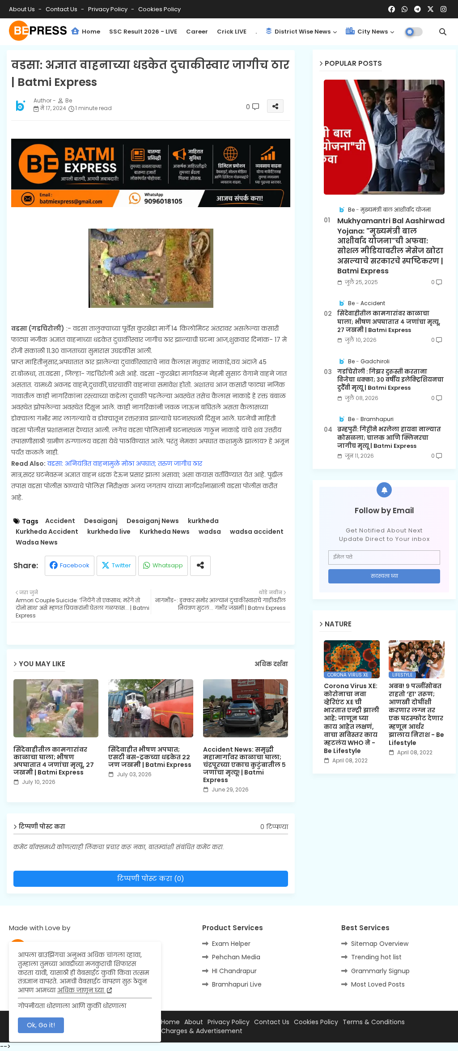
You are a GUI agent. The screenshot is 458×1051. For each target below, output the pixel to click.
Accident (60, 521)
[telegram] (417, 9)
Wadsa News (37, 542)
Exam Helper (231, 943)
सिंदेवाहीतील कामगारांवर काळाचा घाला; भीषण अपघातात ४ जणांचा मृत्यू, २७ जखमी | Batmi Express (53, 761)
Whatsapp (168, 565)
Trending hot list (376, 957)
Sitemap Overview (379, 943)
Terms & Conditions (374, 1022)
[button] (443, 32)
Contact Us (271, 1022)
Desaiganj (101, 521)
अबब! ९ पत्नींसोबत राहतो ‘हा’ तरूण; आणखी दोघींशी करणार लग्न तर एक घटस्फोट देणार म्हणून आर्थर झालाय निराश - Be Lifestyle (416, 714)
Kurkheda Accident (47, 532)
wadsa (210, 532)
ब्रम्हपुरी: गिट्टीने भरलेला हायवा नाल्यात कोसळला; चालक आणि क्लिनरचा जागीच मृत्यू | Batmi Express (389, 438)
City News (372, 31)
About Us (22, 9)
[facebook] (391, 9)
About (193, 1022)
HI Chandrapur (234, 970)
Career (197, 31)
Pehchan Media (236, 957)
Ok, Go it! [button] (41, 1025)
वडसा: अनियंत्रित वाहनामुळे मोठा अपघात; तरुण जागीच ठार (124, 463)
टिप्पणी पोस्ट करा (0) (150, 878)
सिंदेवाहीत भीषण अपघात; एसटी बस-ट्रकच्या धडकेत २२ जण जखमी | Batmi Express (149, 757)
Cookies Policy (159, 9)
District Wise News (302, 31)
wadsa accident (257, 532)
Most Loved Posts (378, 984)
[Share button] (200, 566)
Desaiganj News (153, 521)
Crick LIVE (231, 31)
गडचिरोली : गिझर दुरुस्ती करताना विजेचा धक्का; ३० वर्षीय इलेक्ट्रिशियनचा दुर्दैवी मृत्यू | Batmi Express (390, 380)
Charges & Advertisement (201, 1031)
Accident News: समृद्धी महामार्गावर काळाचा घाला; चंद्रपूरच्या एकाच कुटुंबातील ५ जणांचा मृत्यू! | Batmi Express (244, 765)
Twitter (121, 565)
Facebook (74, 565)
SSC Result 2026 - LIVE (143, 31)
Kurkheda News (165, 532)
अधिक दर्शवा (271, 664)
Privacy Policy (108, 9)
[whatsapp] (404, 9)
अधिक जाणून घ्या (81, 990)
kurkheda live (109, 532)
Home (90, 31)
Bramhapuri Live (237, 984)
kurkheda (203, 521)
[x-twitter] (430, 9)
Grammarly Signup (380, 970)
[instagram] (443, 9)
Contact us (62, 9)
